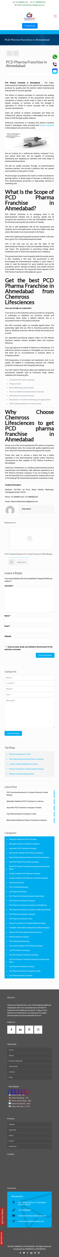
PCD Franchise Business (18, 887)
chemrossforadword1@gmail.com (32, 1216)
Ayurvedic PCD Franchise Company (23, 848)
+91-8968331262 (21, 2)
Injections (12, 1146)
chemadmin (26, 509)
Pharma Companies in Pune (19, 754)
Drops (11, 1141)
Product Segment (16, 1061)
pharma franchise (47, 125)
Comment (9, 586)
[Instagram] (38, 8)
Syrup (11, 1135)
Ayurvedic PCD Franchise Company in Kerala (24, 808)
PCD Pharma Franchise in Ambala (22, 914)
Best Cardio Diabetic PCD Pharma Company (26, 853)
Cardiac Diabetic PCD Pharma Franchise (24, 873)
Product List (30, 26)
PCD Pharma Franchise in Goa (20, 919)
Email (7, 626)
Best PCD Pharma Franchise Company (24, 862)
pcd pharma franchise (17, 892)
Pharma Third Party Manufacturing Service (25, 932)
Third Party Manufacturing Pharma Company (26, 759)
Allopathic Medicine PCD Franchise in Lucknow (25, 801)
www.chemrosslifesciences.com (31, 1221)
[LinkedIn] (31, 8)
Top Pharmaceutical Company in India (21, 814)
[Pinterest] (34, 8)
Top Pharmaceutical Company (21, 975)
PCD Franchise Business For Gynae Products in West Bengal (28, 554)
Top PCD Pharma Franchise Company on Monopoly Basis (29, 960)
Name (7, 616)
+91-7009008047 (24, 1210)
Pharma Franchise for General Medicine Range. (27, 923)
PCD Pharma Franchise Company (22, 901)
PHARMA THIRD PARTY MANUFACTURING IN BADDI (29, 928)
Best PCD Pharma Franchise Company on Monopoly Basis (29, 867)
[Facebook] (20, 8)
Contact (12, 1072)
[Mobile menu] (55, 16)
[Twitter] (24, 8)
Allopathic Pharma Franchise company (24, 844)
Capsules (12, 1130)
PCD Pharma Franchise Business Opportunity (26, 896)
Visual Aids (13, 1066)
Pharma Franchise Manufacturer (21, 774)
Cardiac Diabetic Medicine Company (23, 764)
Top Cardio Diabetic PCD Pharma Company (26, 946)
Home (11, 1050)
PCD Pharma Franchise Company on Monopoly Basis (29, 910)
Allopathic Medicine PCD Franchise (23, 839)
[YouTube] (27, 8)
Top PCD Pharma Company (19, 950)
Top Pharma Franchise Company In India (24, 971)
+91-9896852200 (38, 2)
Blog (10, 1077)
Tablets (12, 1124)
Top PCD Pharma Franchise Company (23, 955)
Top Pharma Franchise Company (21, 966)
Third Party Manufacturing (19, 941)
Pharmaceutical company (19, 937)
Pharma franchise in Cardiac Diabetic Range (26, 769)
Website (8, 636)
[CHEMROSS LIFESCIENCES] (29, 16)
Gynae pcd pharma (16, 883)
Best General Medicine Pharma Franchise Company (27, 820)
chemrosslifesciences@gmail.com (31, 5)
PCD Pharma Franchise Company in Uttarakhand (28, 905)
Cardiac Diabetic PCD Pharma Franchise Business (28, 878)
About (11, 1055)
